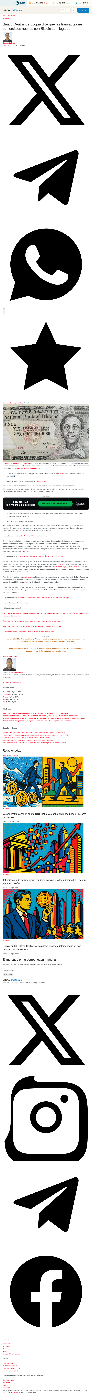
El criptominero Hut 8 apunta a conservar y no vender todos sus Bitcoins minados (31, 621)
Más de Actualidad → (10, 755)
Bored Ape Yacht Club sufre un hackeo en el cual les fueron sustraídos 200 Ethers (32, 626)
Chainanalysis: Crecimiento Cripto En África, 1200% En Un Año (40, 556)
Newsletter (83, 10)
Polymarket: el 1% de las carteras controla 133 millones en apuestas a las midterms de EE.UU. (36, 735)
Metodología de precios (11, 1371)
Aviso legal (6, 1388)
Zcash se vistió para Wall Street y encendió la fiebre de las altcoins (26, 737)
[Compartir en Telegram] (46, 220)
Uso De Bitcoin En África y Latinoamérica (32, 536)
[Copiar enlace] (4, 311)
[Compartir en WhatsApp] (46, 307)
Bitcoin (5, 656)
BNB (4, 699)
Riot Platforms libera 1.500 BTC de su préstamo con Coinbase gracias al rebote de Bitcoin (35, 742)
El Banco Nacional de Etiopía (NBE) (16, 463)
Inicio (4, 15)
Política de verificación (11, 1366)
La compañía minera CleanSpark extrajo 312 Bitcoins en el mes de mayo (29, 632)
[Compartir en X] (46, 133)
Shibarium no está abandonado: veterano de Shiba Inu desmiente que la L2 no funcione (34, 732)
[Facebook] (46, 1334)
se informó (28, 577)
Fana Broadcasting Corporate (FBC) (28, 468)
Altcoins (5, 1351)
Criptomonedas (12, 656)
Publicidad (6, 1383)
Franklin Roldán (12, 1393)
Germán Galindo (9, 43)
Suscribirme (8, 974)
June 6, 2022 (41, 481)
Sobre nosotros (8, 1380)
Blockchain (6, 1346)
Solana (5, 697)
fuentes (58, 489)
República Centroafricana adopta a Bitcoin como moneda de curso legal (43, 597)
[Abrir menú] (63, 10)
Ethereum (6, 694)
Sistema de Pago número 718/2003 (66, 567)
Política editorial (8, 1363)
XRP (4, 702)
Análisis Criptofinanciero (11, 1354)
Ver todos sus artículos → (12, 682)
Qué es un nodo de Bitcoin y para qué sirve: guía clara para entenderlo (28, 740)
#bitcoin (61, 473)
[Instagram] (46, 1160)
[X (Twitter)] (46, 1072)
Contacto (6, 1385)
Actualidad (11, 15)
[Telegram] (46, 1247)
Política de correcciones (11, 1368)
